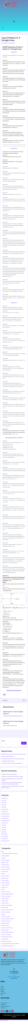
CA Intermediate (5, 855)
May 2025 (3, 829)
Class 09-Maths (5, 864)
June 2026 (3, 802)
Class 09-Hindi (4, 862)
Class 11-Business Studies (7, 894)
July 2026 (3, 800)
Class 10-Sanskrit (5, 882)
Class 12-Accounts (5, 916)
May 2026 (3, 804)
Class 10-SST (4, 887)
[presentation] (5, 284)
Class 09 (3, 858)
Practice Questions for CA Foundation (10, 943)
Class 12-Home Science (7, 927)
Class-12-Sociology (6, 934)
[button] (14, 21)
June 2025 (3, 827)
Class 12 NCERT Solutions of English (15, 776)
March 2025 (4, 834)
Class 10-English (5, 876)
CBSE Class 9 (14, 774)
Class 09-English (5, 860)
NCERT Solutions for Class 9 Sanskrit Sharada (11, 763)
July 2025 (3, 825)
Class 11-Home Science (6, 905)
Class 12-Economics (6, 921)
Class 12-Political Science (7, 932)
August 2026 (4, 798)
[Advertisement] (14, 15)
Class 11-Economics (6, 896)
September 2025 (5, 820)
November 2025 (5, 816)
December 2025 (5, 813)
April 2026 (3, 807)
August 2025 (4, 822)
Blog (10, 715)
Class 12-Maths (4, 930)
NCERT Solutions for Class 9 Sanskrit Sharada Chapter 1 (13, 754)
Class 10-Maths (5, 880)
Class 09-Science (5, 869)
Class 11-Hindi (4, 900)
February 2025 (4, 836)
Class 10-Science (5, 885)
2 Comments (5, 715)
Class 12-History (5, 925)
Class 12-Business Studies (7, 918)
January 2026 (4, 811)
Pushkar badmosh (5, 786)
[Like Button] (4, 695)
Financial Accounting (6, 941)
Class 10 (4, 725)
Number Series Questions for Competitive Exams (12, 758)
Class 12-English (5, 923)
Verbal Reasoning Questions (7, 761)
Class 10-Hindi (4, 878)
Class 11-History (5, 903)
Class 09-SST (4, 871)
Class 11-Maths (4, 907)
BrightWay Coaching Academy (14, 690)
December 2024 (5, 840)
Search (3, 740)
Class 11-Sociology (5, 912)
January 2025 (4, 838)
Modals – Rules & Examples (7, 756)
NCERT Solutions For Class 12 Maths (9, 782)
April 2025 (3, 831)
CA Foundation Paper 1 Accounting (9, 853)
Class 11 (12, 715)
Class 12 (3, 914)
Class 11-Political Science (7, 909)
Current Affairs (4, 939)
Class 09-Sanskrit (5, 867)
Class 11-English (5, 898)
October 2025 (4, 818)
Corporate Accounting (6, 936)
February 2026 (4, 809)
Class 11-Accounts (5, 891)
